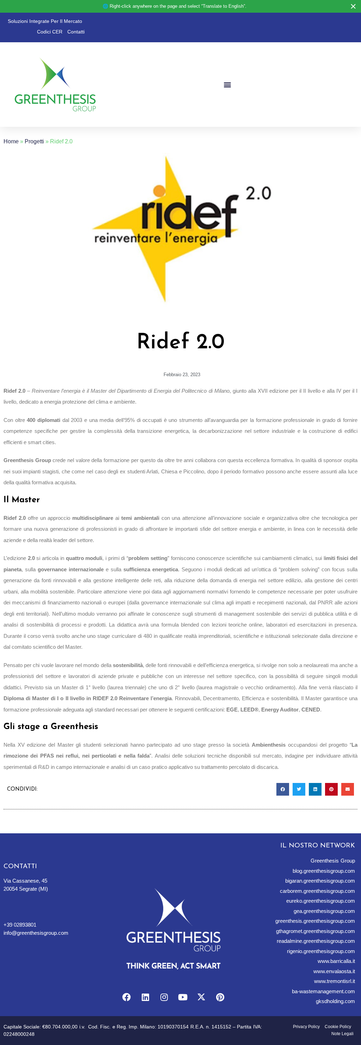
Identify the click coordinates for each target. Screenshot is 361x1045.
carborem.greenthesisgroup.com (317, 891)
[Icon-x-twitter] (201, 997)
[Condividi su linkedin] (315, 789)
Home (11, 141)
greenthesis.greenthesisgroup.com (315, 921)
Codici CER (49, 32)
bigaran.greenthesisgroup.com (320, 881)
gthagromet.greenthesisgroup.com (315, 931)
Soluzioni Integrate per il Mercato (45, 21)
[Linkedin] (145, 997)
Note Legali (342, 1033)
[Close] (353, 6)
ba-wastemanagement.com (323, 991)
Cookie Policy (338, 1026)
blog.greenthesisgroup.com (324, 871)
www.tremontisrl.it (334, 981)
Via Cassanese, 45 (25, 881)
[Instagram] (163, 997)
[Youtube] (182, 997)
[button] (227, 85)
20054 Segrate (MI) (26, 889)
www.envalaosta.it (334, 971)
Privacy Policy (306, 1026)
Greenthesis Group (333, 861)
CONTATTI (20, 866)
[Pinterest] (220, 997)
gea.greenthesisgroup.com (324, 911)
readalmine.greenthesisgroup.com (316, 941)
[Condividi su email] (347, 789)
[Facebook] (126, 997)
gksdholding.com (335, 1001)
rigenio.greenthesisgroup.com (321, 951)
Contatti (76, 32)
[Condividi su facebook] (282, 789)
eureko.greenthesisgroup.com (320, 901)
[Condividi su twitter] (299, 789)
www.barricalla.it (336, 961)
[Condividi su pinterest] (331, 789)
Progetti (34, 141)
